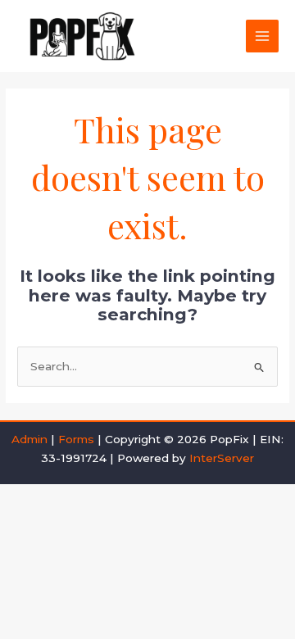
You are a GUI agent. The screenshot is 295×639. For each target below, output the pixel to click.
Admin (29, 439)
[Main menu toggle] (262, 36)
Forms (76, 439)
